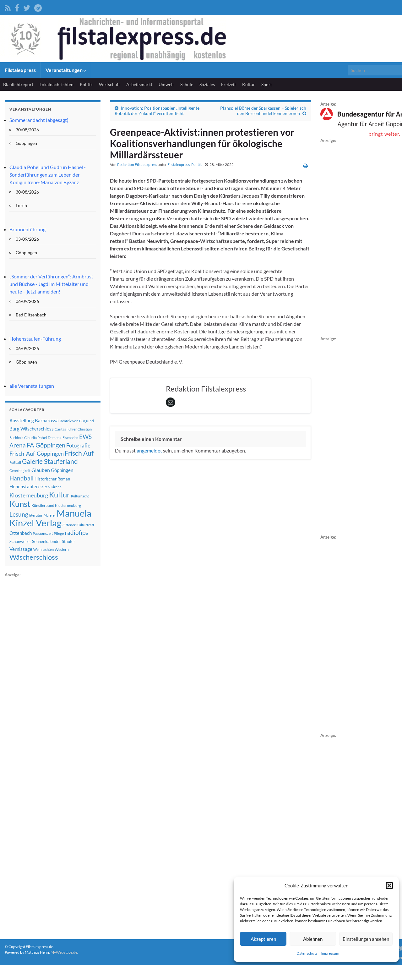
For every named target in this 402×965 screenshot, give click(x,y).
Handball (21, 478)
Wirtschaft (109, 84)
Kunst (19, 504)
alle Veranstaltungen (31, 386)
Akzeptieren (263, 939)
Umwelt (166, 84)
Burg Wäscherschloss (31, 428)
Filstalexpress (20, 70)
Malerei (50, 515)
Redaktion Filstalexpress (137, 164)
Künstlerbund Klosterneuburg (56, 505)
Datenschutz (307, 953)
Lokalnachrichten (56, 84)
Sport (266, 84)
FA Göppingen (46, 445)
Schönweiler (20, 541)
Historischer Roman (52, 478)
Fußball (15, 462)
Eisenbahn (70, 438)
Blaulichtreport (18, 84)
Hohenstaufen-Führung (35, 339)
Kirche (56, 487)
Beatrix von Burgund (77, 421)
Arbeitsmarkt (139, 84)
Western (62, 549)
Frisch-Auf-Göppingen (36, 453)
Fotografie (78, 445)
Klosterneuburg (28, 495)
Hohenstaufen (24, 486)
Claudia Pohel (35, 437)
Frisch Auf (79, 453)
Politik (86, 84)
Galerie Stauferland (50, 461)
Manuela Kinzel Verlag (50, 517)
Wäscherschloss (33, 557)
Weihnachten (43, 549)
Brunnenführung (27, 229)
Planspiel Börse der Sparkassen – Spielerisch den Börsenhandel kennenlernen (263, 110)
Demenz (55, 437)
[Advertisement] (52, 672)
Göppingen (62, 470)
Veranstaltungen (65, 70)
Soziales (207, 84)
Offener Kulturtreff (78, 525)
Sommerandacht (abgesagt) (38, 120)
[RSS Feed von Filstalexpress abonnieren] (8, 6)
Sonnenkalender (46, 541)
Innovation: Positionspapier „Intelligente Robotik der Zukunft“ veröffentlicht (157, 110)
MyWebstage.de (64, 952)
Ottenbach (20, 533)
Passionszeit (43, 533)
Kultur (248, 84)
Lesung (18, 514)
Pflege (59, 533)
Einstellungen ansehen (366, 939)
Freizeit (228, 84)
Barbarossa (47, 420)
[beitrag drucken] (305, 165)
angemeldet (149, 450)
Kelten (45, 487)
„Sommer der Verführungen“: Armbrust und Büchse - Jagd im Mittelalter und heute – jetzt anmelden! (51, 283)
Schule (186, 84)
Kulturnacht (80, 496)
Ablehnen (313, 939)
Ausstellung (21, 420)
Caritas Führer (66, 429)
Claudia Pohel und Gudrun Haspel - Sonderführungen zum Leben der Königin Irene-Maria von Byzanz (47, 174)
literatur (36, 515)
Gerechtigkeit (19, 471)
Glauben (40, 470)
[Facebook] (17, 6)
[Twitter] (26, 6)
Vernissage (20, 549)
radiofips (76, 532)
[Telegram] (38, 6)
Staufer (68, 541)
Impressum (330, 953)
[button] (389, 885)
